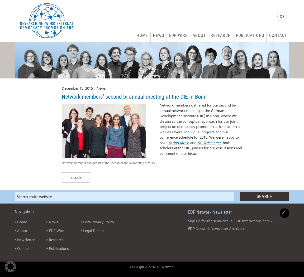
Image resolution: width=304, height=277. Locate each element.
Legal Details (93, 230)
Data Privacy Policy (98, 221)
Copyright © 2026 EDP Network (152, 267)
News (158, 35)
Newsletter (26, 239)
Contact (278, 35)
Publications (250, 35)
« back (76, 177)
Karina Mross (178, 142)
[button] (10, 266)
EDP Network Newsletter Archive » (216, 228)
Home (142, 35)
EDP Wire (178, 35)
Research (221, 35)
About (199, 35)
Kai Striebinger (209, 142)
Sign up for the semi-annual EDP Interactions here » (230, 221)
